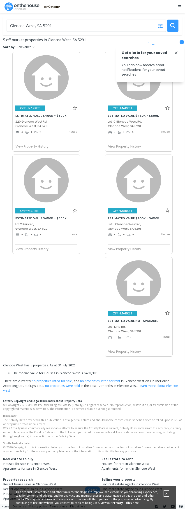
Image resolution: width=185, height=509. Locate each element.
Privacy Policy (122, 503)
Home (5, 506)
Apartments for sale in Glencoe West (30, 468)
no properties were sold (62, 385)
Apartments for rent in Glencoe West (128, 468)
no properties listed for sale (52, 381)
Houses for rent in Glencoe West (125, 464)
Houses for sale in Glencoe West (27, 464)
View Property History (32, 146)
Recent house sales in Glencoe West (29, 484)
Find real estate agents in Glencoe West (131, 484)
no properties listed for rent (100, 381)
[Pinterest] (181, 506)
